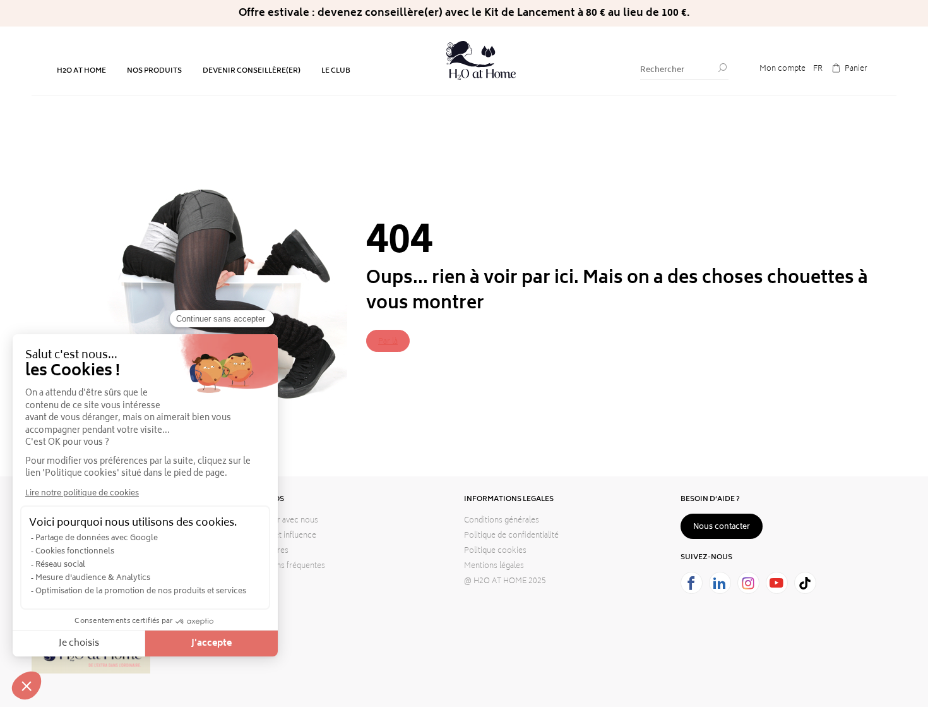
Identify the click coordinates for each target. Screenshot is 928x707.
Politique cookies (495, 551)
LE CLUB (335, 71)
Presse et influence (282, 536)
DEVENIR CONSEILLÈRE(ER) (251, 71)
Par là (388, 342)
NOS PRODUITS (154, 71)
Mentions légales (494, 566)
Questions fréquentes (286, 566)
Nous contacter (721, 527)
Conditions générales (501, 521)
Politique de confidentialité (511, 536)
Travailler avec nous (283, 521)
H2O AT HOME (81, 71)
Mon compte (782, 69)
